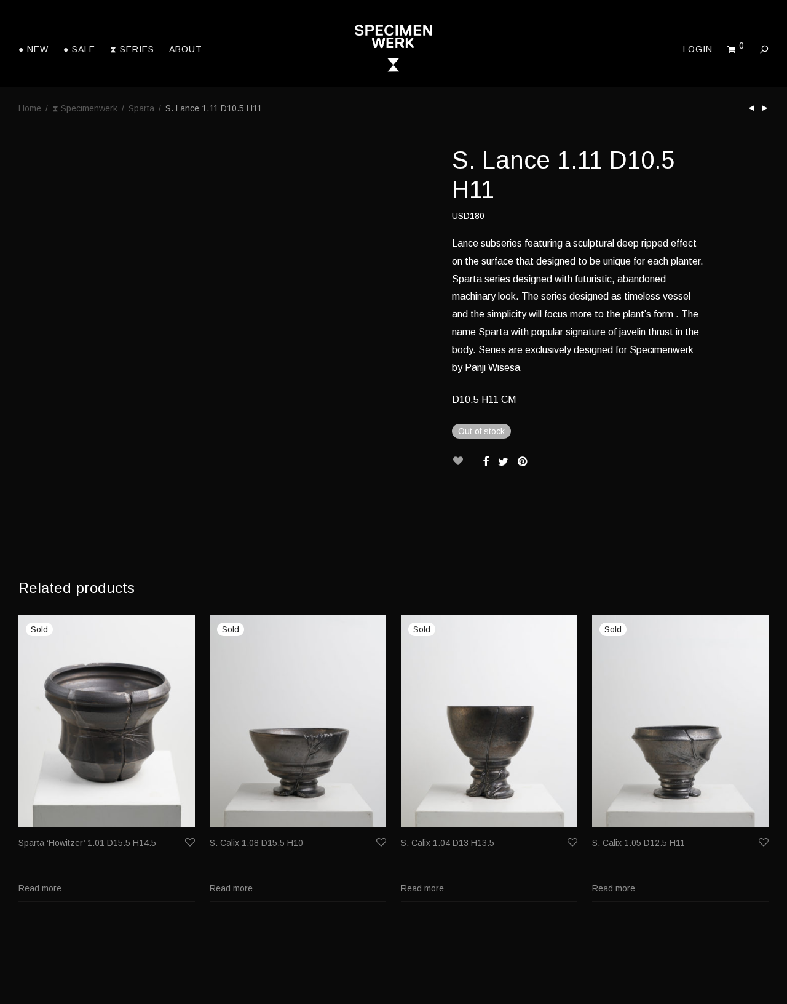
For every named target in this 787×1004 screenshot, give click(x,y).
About (185, 49)
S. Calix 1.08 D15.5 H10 (256, 843)
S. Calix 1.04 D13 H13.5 (447, 843)
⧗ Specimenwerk (84, 108)
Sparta (141, 108)
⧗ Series (132, 49)
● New (33, 49)
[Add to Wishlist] (462, 461)
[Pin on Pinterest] (523, 462)
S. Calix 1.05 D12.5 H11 (638, 843)
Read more (39, 888)
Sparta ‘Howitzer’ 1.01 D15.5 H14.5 (87, 843)
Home (29, 108)
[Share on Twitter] (503, 462)
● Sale (79, 49)
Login (698, 49)
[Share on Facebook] (486, 462)
